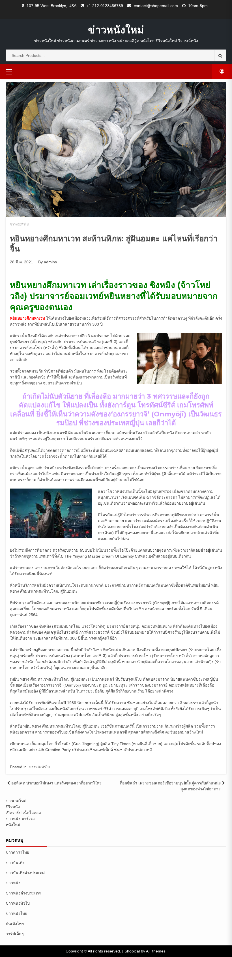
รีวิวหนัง (13, 807)
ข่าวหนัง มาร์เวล (20, 818)
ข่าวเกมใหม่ (16, 801)
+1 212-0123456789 (105, 5)
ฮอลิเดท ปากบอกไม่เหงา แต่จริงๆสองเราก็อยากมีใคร (56, 783)
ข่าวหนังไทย (16, 913)
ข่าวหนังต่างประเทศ (23, 893)
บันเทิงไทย (15, 923)
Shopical (132, 951)
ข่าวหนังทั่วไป (19, 224)
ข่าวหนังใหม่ (116, 29)
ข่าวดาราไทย (17, 852)
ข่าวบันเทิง (15, 862)
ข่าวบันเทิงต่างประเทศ (25, 872)
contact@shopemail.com (156, 5)
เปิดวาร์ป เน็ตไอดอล (23, 812)
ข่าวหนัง (13, 883)
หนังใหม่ (13, 824)
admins (50, 262)
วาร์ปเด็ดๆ (15, 934)
